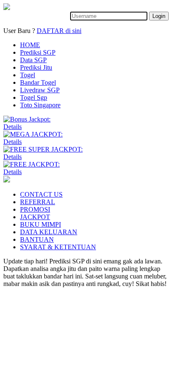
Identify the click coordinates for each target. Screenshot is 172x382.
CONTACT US (41, 194)
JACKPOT (35, 216)
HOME (30, 44)
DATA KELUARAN (48, 231)
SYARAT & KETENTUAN (58, 246)
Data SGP (33, 59)
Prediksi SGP (38, 52)
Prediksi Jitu (36, 67)
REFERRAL (37, 201)
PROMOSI (35, 209)
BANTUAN (37, 239)
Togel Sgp (33, 97)
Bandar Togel (38, 82)
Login (158, 16)
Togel (27, 74)
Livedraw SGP (40, 90)
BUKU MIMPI (40, 224)
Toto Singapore (40, 105)
